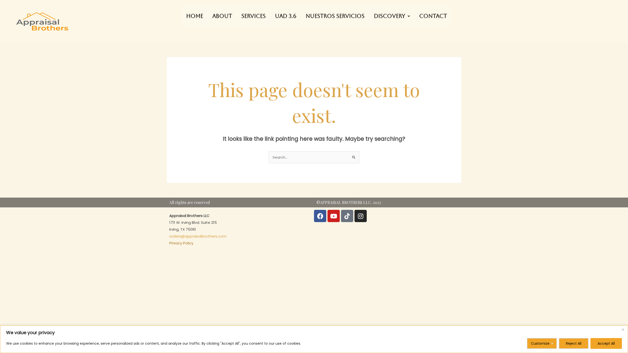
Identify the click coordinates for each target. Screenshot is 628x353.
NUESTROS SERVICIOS (335, 16)
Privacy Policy (181, 243)
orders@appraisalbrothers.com (197, 236)
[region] (314, 339)
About (222, 16)
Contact (433, 16)
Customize (540, 343)
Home (194, 16)
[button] (392, 16)
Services (253, 16)
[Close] (623, 329)
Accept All (606, 343)
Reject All (573, 343)
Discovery (389, 16)
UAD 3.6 (285, 16)
